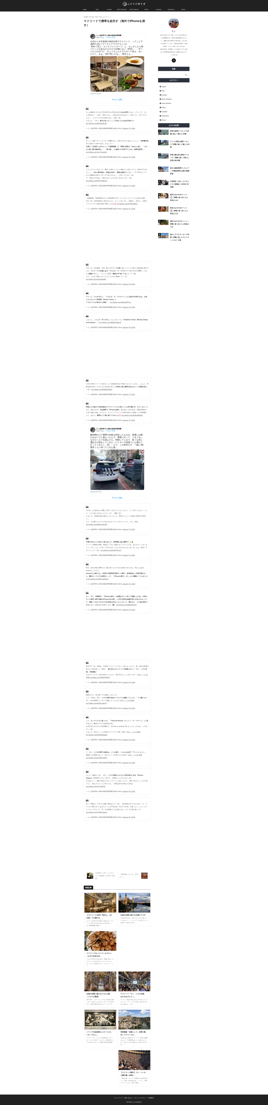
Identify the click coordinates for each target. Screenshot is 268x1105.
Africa (146, 9)
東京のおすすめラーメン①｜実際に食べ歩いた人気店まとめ (179, 197)
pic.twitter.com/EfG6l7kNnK (100, 677)
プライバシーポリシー (140, 1098)
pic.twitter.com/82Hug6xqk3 (97, 579)
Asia (97, 9)
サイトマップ (118, 1098)
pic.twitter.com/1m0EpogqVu (96, 812)
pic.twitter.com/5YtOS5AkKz (127, 204)
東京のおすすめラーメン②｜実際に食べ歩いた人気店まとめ (179, 210)
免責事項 (151, 1098)
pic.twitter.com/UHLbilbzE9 (96, 279)
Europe (109, 9)
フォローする (110, 37)
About (183, 9)
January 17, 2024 (128, 394)
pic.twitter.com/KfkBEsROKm (101, 389)
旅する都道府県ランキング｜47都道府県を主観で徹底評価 (179, 171)
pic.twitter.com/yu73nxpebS (96, 152)
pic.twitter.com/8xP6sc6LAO (96, 123)
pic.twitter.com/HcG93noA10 (96, 758)
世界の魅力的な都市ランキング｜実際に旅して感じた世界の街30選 (179, 157)
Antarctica (171, 9)
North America (121, 9)
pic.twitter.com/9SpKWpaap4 (96, 735)
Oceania (158, 9)
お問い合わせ (128, 1098)
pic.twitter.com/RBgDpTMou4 (110, 322)
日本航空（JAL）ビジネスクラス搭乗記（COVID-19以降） (179, 184)
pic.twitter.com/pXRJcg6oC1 (96, 703)
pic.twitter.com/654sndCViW (96, 524)
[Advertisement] (117, 236)
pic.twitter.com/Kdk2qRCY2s (120, 302)
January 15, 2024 (128, 128)
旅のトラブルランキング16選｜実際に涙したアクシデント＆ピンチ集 (179, 237)
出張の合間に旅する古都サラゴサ (133, 915)
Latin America (134, 9)
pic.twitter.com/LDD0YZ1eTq (110, 550)
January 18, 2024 (128, 284)
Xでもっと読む (117, 99)
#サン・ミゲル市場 (127, 700)
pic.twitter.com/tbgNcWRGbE (132, 415)
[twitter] (174, 60)
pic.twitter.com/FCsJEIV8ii (95, 786)
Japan (85, 9)
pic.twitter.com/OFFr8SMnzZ (96, 181)
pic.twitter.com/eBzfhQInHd (126, 605)
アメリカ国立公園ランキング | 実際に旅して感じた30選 (179, 144)
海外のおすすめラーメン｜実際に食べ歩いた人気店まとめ (179, 224)
